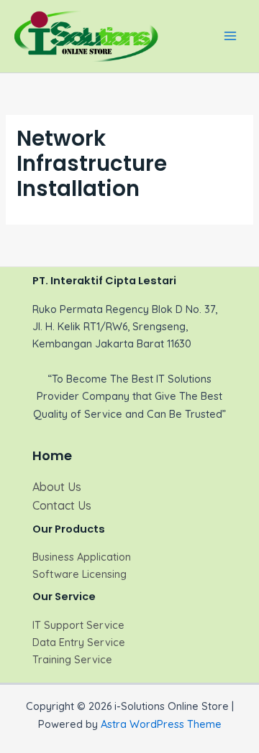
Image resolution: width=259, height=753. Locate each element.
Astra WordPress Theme (161, 724)
